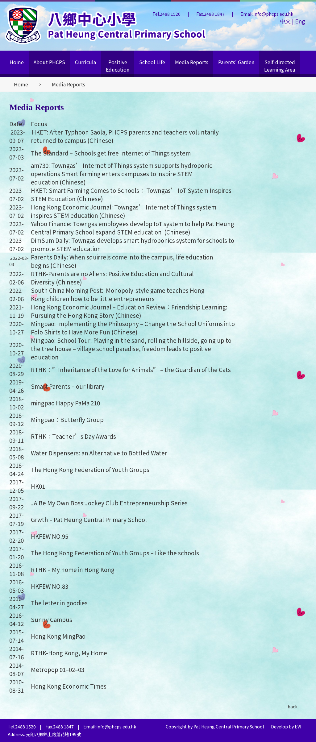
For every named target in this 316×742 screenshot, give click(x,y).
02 (72, 669)
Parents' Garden (236, 62)
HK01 (38, 486)
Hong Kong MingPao (58, 636)
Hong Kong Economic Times (68, 686)
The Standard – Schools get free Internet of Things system (111, 153)
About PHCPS (49, 62)
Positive (117, 65)
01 (63, 669)
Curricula (85, 62)
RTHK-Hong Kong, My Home (69, 653)
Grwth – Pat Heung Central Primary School (89, 519)
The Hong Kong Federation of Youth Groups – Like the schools (115, 553)
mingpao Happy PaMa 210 (65, 403)
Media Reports (191, 62)
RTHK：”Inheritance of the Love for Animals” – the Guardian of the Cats (131, 369)
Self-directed (279, 65)
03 (81, 669)
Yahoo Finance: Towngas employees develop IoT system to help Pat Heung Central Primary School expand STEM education (132, 227)
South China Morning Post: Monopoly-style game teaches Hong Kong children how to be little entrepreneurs (118, 294)
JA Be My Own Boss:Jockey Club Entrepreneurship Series (109, 503)
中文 (286, 21)
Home (17, 62)
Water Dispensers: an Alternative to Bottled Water (99, 453)
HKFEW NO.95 (49, 536)
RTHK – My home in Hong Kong (72, 569)
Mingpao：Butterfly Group (67, 419)
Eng (299, 21)
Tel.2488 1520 (166, 14)
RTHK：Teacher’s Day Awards (73, 436)
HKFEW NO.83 (49, 586)
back (292, 706)
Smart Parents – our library (67, 386)
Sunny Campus (51, 619)
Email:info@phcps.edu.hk (266, 14)
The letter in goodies (60, 603)
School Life (152, 62)
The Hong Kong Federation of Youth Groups (90, 469)
